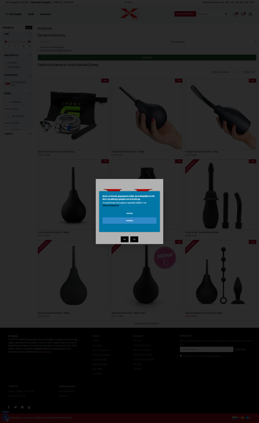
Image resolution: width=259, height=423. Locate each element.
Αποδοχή (130, 213)
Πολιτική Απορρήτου (111, 205)
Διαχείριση (129, 220)
